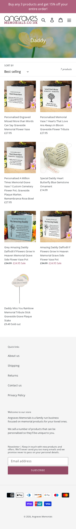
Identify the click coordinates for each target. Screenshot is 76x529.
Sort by (9, 65)
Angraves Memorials (42, 516)
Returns (13, 375)
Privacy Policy (16, 395)
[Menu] (69, 20)
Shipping (13, 365)
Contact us (15, 385)
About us (13, 356)
